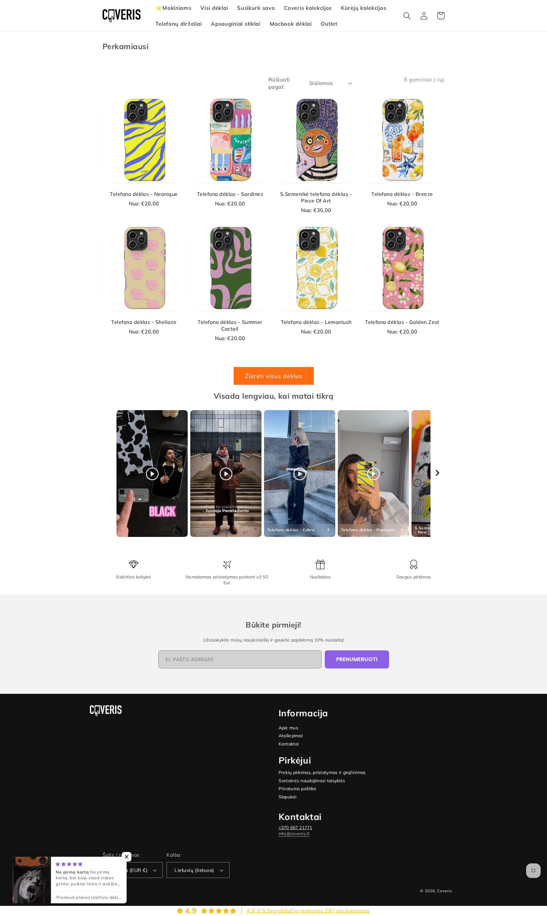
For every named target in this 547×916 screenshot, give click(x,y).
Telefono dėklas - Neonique (144, 194)
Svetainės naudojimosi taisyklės (312, 781)
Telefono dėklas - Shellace (143, 322)
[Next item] (437, 473)
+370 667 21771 (295, 827)
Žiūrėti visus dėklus (273, 376)
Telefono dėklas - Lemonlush (316, 322)
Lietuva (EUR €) (129, 870)
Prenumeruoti (357, 659)
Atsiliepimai (291, 736)
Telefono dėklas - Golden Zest (402, 322)
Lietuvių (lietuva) (194, 870)
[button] (407, 15)
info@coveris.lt (294, 833)
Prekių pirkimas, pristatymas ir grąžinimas (322, 772)
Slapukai (287, 797)
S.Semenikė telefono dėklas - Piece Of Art (316, 197)
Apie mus (288, 728)
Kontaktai (289, 744)
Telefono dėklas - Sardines (230, 194)
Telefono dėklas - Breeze (402, 194)
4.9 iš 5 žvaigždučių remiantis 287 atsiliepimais (308, 910)
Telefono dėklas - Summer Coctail (230, 325)
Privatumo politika (297, 788)
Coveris (444, 890)
